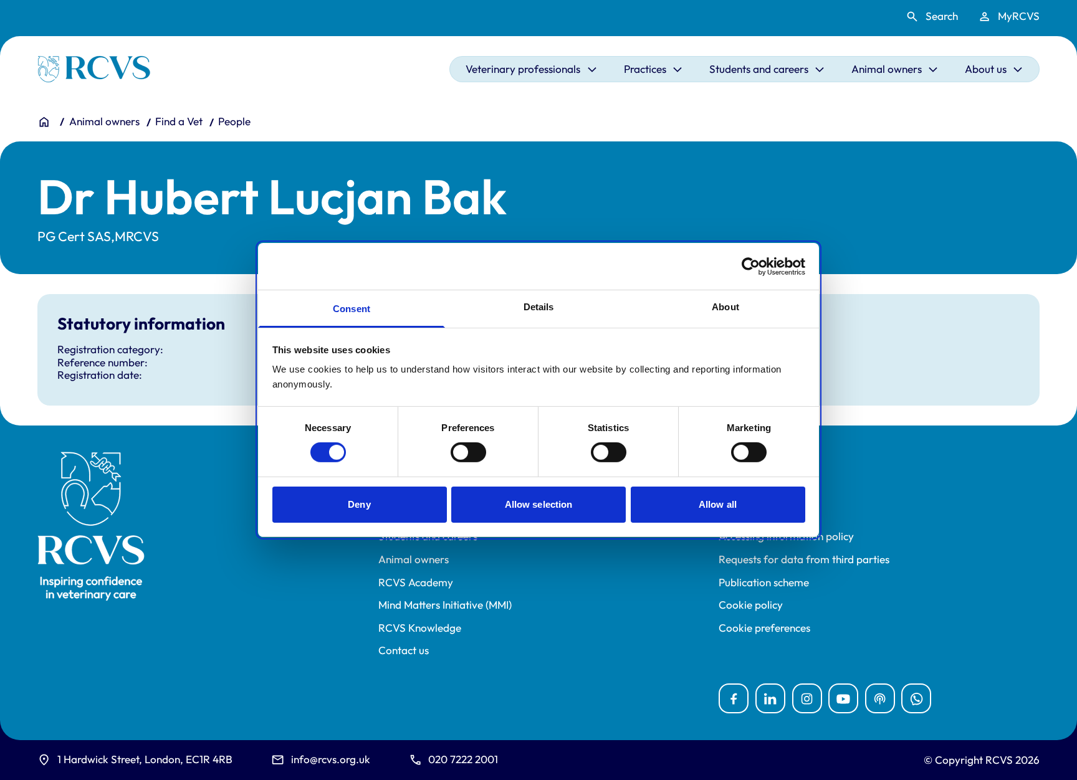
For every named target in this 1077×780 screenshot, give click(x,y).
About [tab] (725, 307)
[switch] (468, 452)
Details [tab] (539, 307)
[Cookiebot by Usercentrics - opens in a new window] (750, 266)
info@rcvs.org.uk (330, 759)
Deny (359, 504)
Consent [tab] (351, 308)
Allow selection (539, 504)
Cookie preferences (764, 628)
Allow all (718, 504)
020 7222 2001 (463, 759)
